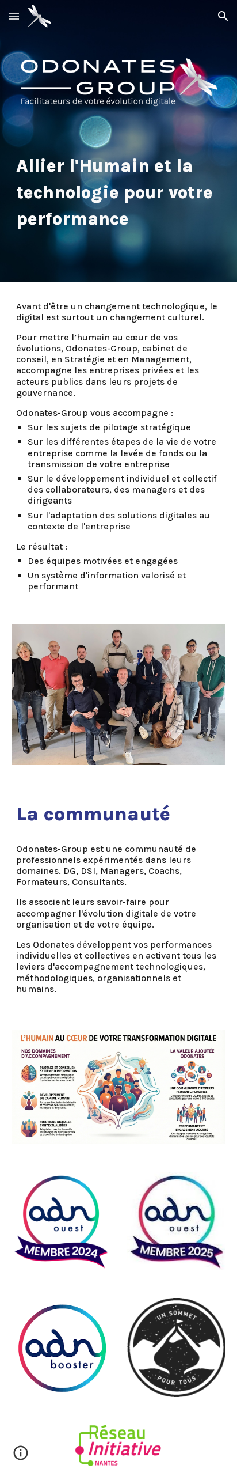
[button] (14, 16)
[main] (118, 191)
